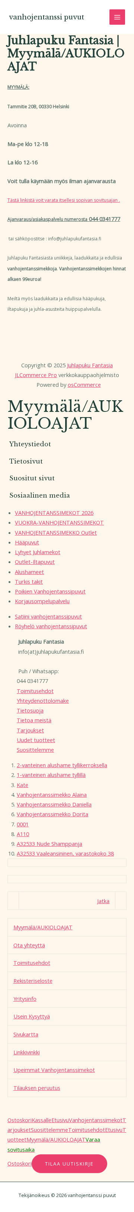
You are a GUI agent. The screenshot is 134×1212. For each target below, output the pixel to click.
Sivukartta (25, 1034)
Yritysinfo (24, 998)
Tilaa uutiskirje (69, 1163)
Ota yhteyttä (29, 945)
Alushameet (29, 571)
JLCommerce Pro (36, 375)
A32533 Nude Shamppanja (49, 843)
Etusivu (60, 1120)
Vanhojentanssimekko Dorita (52, 814)
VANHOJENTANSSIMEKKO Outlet (56, 532)
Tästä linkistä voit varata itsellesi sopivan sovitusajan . (63, 200)
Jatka (103, 901)
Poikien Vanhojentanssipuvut (50, 591)
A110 (23, 834)
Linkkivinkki (26, 1052)
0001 (23, 824)
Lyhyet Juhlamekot (37, 552)
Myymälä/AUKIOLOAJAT (43, 927)
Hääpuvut (27, 542)
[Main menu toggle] (117, 17)
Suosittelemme (35, 749)
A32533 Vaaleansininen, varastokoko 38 (65, 853)
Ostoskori (19, 1120)
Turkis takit (29, 581)
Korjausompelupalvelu (42, 601)
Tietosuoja (30, 710)
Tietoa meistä (34, 720)
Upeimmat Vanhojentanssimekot (54, 1069)
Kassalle (41, 1120)
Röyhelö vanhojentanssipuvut (51, 626)
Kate (22, 785)
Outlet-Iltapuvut (35, 561)
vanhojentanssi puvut (46, 17)
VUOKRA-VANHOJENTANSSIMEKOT (59, 522)
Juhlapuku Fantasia (90, 365)
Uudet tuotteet (36, 740)
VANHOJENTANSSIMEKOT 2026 (54, 512)
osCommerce (84, 384)
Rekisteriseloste (32, 980)
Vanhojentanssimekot (95, 1120)
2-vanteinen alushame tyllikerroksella (62, 765)
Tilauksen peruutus (36, 1087)
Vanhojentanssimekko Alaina (52, 794)
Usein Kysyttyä (31, 1016)
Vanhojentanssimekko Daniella (54, 804)
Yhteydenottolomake (43, 700)
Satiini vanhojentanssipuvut (48, 616)
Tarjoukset (30, 730)
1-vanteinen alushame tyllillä (51, 774)
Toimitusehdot (35, 691)
